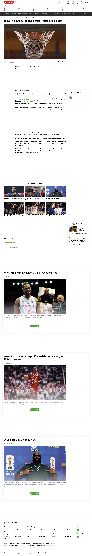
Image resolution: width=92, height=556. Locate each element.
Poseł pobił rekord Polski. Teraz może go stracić (79, 234)
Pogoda (5, 545)
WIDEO (50, 13)
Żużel (30, 13)
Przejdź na (8, 2)
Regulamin (52, 543)
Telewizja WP (24, 545)
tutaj (30, 553)
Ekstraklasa (29, 529)
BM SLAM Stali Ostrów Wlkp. (27, 100)
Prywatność (29, 543)
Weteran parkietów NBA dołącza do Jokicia (13, 199)
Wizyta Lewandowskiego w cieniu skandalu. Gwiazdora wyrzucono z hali (13, 215)
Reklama (47, 543)
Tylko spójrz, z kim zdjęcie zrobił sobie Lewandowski (55, 215)
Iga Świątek (54, 534)
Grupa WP (12, 543)
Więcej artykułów (77, 244)
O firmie (18, 543)
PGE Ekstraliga (42, 536)
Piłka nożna (14, 13)
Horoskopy (11, 545)
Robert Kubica (54, 532)
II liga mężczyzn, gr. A (33, 177)
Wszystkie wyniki (81, 8)
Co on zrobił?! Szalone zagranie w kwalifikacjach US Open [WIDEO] (78, 241)
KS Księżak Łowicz (23, 177)
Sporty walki (44, 13)
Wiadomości (39, 545)
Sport (44, 545)
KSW (5, 538)
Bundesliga (41, 532)
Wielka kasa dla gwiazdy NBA (53, 198)
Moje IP (34, 545)
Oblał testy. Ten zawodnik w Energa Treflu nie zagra (34, 215)
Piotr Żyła (53, 536)
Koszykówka (64, 13)
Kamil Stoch (67, 529)
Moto (69, 13)
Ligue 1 (28, 536)
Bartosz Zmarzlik (68, 532)
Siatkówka (24, 13)
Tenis (19, 13)
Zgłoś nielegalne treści (13, 247)
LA (73, 13)
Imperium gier (50, 545)
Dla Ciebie (7, 13)
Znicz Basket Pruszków (17, 17)
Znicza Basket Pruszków (28, 101)
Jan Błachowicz (67, 534)
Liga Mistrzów (42, 529)
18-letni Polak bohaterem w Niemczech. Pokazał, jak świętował (78, 238)
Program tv (17, 545)
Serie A (40, 534)
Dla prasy (23, 543)
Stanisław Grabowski (12, 61)
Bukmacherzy (36, 13)
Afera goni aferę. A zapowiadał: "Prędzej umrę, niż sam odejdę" (33, 199)
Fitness (6, 536)
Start (4, 17)
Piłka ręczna (56, 13)
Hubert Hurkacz (67, 536)
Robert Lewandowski (56, 529)
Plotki (29, 545)
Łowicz (17, 177)
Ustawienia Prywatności (38, 543)
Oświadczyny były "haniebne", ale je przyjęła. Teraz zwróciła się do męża (81, 228)
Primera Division (30, 534)
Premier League (30, 532)
